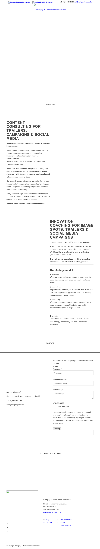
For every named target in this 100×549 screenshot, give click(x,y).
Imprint (62, 522)
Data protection (63, 406)
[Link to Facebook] (9, 520)
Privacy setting (65, 525)
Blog (47, 519)
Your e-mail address (60, 379)
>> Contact (47, 522)
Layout (55, 366)
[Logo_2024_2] (50, 10)
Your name (57, 369)
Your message (58, 390)
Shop (91, 2)
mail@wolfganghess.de (82, 2)
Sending (57, 429)
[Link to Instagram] (9, 527)
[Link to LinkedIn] (9, 524)
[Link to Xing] (9, 531)
